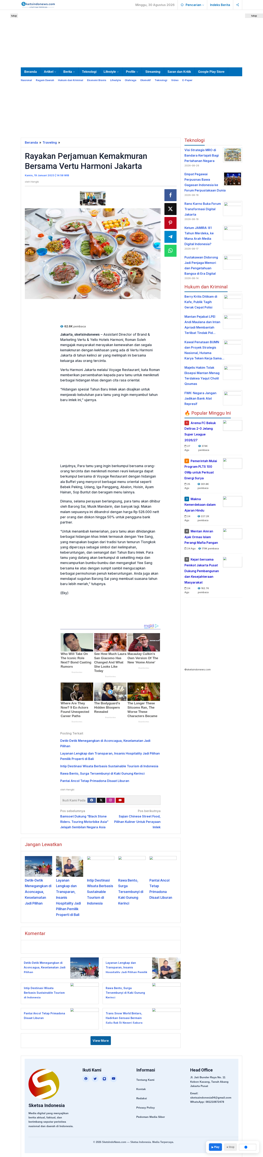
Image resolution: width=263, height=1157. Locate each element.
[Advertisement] (131, 38)
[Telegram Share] (170, 237)
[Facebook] (91, 800)
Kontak (141, 1089)
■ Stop (230, 1147)
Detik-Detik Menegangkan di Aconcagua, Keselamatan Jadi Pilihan (38, 891)
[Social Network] (237, 5)
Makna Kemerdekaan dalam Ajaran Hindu (200, 504)
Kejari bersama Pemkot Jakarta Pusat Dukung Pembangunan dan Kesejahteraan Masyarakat (201, 571)
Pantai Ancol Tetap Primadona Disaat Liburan (94, 781)
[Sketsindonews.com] (38, 4)
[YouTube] (113, 1078)
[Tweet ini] (170, 209)
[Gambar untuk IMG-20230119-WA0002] (93, 198)
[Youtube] (120, 800)
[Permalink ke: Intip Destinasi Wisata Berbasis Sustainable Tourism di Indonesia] (100, 866)
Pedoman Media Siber (150, 1116)
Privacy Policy (145, 1107)
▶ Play (215, 1147)
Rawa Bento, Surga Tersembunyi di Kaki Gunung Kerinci (102, 773)
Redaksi (141, 1098)
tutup (14, 15)
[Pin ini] (170, 223)
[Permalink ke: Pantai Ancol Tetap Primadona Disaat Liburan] (163, 866)
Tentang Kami (145, 1079)
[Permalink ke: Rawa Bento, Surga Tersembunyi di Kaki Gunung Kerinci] (132, 866)
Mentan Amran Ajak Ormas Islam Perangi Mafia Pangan (201, 537)
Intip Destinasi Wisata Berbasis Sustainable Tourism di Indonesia (109, 766)
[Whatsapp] (170, 251)
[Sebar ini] (170, 195)
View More (101, 1041)
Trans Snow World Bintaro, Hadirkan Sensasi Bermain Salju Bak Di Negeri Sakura (124, 1018)
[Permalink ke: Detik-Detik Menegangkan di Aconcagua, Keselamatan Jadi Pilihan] (38, 866)
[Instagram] (110, 800)
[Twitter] (101, 800)
